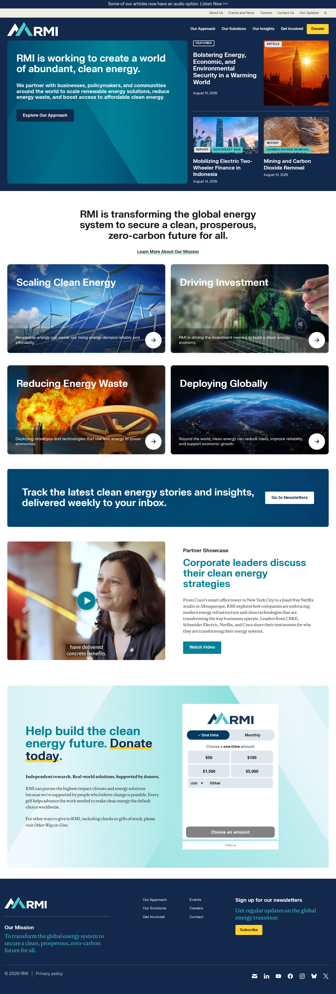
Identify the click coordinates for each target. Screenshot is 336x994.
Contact (196, 917)
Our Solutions (234, 29)
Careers (266, 13)
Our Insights (264, 29)
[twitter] (325, 976)
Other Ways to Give (51, 825)
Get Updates (309, 13)
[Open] (153, 340)
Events (195, 899)
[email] (254, 976)
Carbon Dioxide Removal (288, 149)
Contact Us (285, 13)
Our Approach (202, 29)
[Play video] (86, 600)
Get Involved (292, 29)
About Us (216, 13)
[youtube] (278, 976)
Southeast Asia (227, 149)
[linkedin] (266, 976)
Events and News (241, 13)
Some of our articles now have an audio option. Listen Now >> (168, 4)
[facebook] (290, 976)
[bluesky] (314, 976)
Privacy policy (49, 973)
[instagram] (302, 976)
